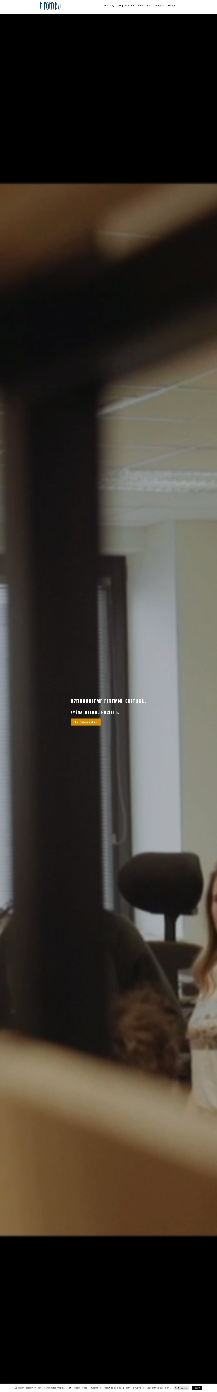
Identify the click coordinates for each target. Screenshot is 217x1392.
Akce (140, 6)
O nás (158, 6)
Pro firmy (109, 6)
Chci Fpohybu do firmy (85, 722)
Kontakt (172, 6)
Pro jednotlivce (126, 6)
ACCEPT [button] (197, 1388)
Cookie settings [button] (181, 1388)
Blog (149, 6)
